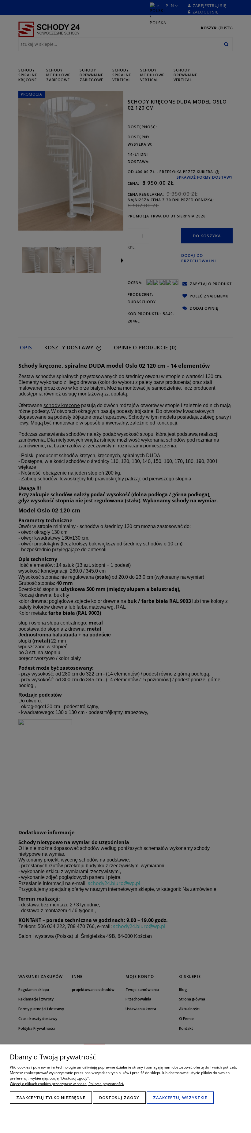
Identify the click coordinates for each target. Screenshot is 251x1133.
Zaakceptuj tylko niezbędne (50, 1097)
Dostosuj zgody (119, 1097)
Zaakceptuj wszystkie (180, 1097)
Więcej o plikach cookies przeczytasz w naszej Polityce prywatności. (67, 1083)
